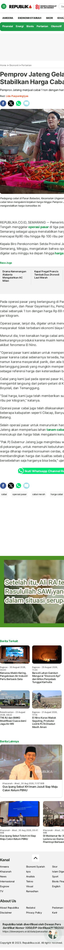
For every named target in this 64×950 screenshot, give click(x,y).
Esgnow (4, 886)
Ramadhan (32, 891)
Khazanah (5, 871)
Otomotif (56, 26)
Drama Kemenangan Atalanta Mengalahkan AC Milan (14, 276)
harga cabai (57, 494)
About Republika (9, 907)
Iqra (28, 871)
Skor (54, 866)
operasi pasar (38, 227)
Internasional (7, 881)
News (3, 876)
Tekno (29, 881)
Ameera (4, 866)
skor (49, 17)
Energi (20, 26)
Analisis (30, 876)
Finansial (7, 26)
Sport (55, 876)
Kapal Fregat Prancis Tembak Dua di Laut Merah (46, 274)
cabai (4, 494)
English (56, 886)
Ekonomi (14, 65)
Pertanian (42, 26)
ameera (7, 17)
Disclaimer (6, 912)
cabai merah (38, 494)
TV (1, 891)
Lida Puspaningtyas (17, 95)
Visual (29, 886)
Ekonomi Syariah (29, 17)
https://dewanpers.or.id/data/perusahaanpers (28, 931)
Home (3, 65)
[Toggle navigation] (3, 6)
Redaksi (30, 907)
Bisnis (30, 26)
